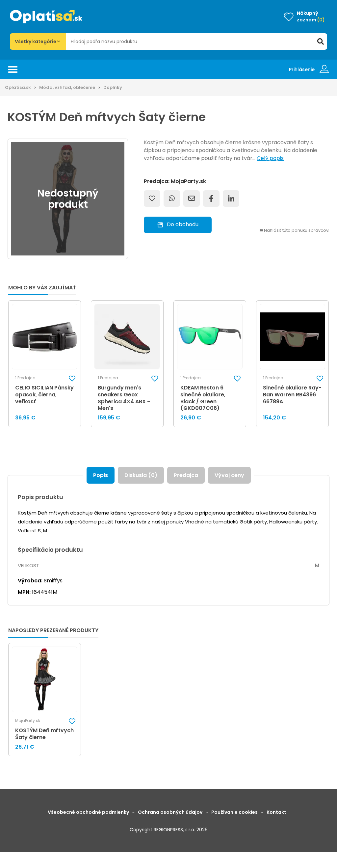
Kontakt (276, 812)
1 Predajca (25, 378)
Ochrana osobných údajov (170, 812)
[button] (72, 378)
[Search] (320, 41)
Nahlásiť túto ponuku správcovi (296, 230)
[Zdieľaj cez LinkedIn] (231, 198)
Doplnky (112, 87)
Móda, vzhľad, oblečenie (67, 87)
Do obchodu (182, 224)
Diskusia (140, 475)
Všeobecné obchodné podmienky (88, 812)
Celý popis (270, 158)
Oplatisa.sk (18, 87)
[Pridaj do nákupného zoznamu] (152, 198)
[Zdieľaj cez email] (191, 198)
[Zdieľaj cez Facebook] (211, 198)
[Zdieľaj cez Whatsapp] (172, 198)
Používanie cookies (234, 812)
